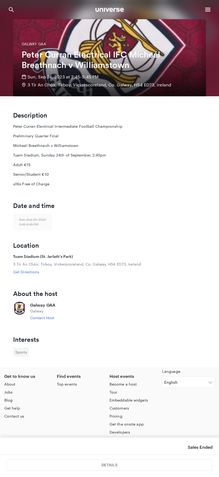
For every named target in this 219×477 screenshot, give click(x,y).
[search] (11, 9)
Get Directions (26, 272)
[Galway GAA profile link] (19, 311)
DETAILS (109, 465)
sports (21, 352)
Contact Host (42, 317)
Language (171, 371)
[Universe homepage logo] (109, 10)
